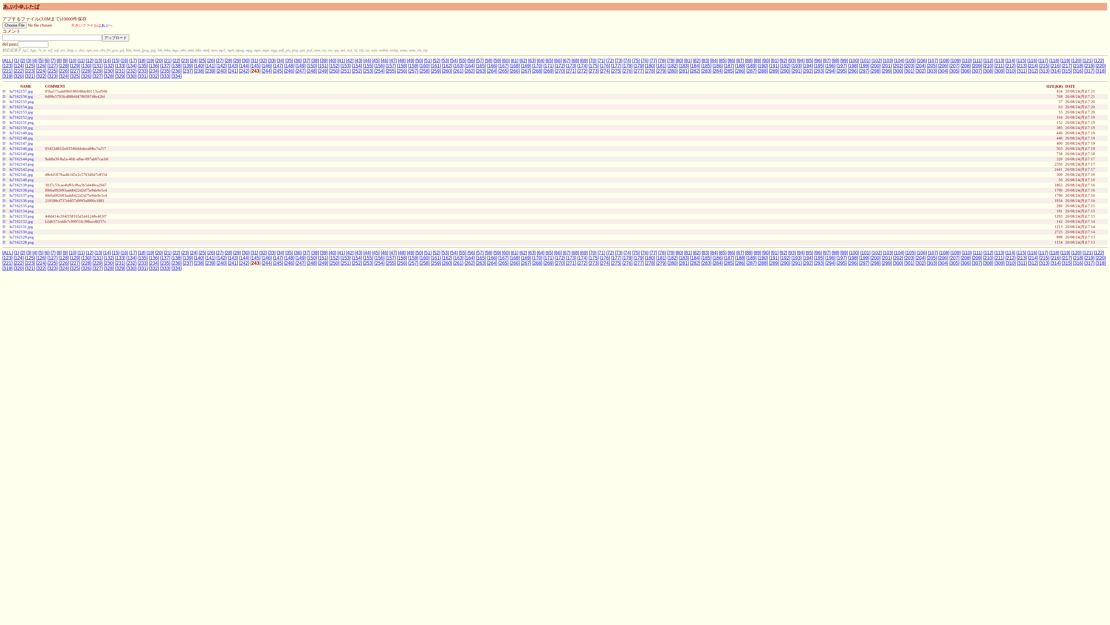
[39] (324, 60)
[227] (75, 71)
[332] (154, 76)
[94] (800, 60)
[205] (932, 65)
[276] (627, 71)
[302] (920, 71)
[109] (955, 60)
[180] (650, 65)
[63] (532, 60)
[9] (65, 60)
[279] (661, 71)
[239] (210, 71)
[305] (954, 71)
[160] (424, 65)
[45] (376, 60)
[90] (766, 60)
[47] (393, 60)
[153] (346, 65)
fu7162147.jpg (21, 143)
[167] (503, 65)
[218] (1078, 65)
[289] (774, 71)
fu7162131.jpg (21, 227)
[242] (244, 71)
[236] (176, 71)
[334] (176, 76)
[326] (86, 76)
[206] (943, 65)
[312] (1033, 71)
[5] (40, 60)
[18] (141, 60)
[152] (334, 65)
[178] (627, 65)
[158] (402, 65)
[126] (41, 65)
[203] (909, 65)
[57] (480, 60)
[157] (391, 65)
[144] (244, 65)
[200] (875, 65)
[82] (696, 60)
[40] (332, 60)
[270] (560, 71)
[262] (470, 71)
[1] (16, 60)
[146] (267, 65)
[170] (537, 65)
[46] (384, 60)
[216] (1055, 65)
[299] (887, 71)
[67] (566, 60)
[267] (526, 71)
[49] (410, 60)
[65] (549, 60)
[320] (19, 76)
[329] (120, 76)
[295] (842, 71)
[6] (47, 60)
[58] (488, 60)
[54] (454, 60)
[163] (458, 65)
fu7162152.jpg (21, 117)
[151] (323, 65)
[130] (86, 65)
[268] (537, 71)
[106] (922, 60)
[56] (471, 60)
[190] (763, 65)
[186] (718, 65)
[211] (999, 65)
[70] (592, 60)
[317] (1089, 71)
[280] (672, 71)
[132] (109, 65)
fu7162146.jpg (21, 148)
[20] (159, 60)
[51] (428, 60)
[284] (718, 71)
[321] (30, 76)
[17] (133, 60)
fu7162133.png (22, 216)
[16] (124, 60)
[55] (462, 60)
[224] (41, 71)
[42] (350, 60)
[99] (844, 60)
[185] (706, 65)
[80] (679, 60)
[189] (751, 65)
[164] (470, 65)
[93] (792, 60)
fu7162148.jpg (21, 138)
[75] (636, 60)
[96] (818, 60)
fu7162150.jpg (21, 128)
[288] (763, 71)
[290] (785, 71)
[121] (1088, 60)
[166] (492, 65)
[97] (826, 60)
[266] (515, 71)
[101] (865, 60)
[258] (424, 71)
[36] (297, 60)
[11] (81, 60)
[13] (98, 60)
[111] (977, 60)
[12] (89, 60)
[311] (1022, 71)
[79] (670, 60)
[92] (783, 60)
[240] (222, 71)
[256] (402, 71)
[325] (75, 76)
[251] (346, 71)
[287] (751, 71)
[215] (1044, 65)
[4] (34, 60)
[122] (1099, 60)
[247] (300, 71)
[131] (97, 65)
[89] (757, 60)
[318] (1101, 71)
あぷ (105, 25)
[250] (334, 71)
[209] (977, 65)
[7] (53, 60)
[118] (1054, 60)
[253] (368, 71)
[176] (605, 65)
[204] (920, 65)
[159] (413, 65)
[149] (300, 65)
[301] (909, 71)
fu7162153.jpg (21, 112)
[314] (1055, 71)
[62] (523, 60)
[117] (1043, 60)
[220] (1101, 65)
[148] (289, 65)
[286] (740, 71)
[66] (558, 60)
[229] (97, 71)
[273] (594, 71)
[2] (22, 60)
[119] (1065, 60)
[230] (109, 71)
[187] (729, 65)
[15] (115, 60)
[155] (368, 65)
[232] (131, 71)
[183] (684, 65)
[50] (419, 60)
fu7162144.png (22, 159)
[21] (167, 60)
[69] (584, 60)
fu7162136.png (22, 200)
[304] (943, 71)
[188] (740, 65)
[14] (107, 60)
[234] (154, 71)
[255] (391, 71)
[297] (864, 71)
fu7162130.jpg (21, 232)
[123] (7, 65)
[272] (582, 71)
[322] (41, 76)
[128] (64, 65)
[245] (278, 71)
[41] (341, 60)
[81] (688, 60)
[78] (662, 60)
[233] (143, 71)
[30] (245, 60)
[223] (30, 71)
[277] (639, 71)
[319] (7, 76)
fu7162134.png (22, 211)
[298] (875, 71)
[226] (64, 71)
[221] (7, 71)
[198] (853, 65)
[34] (280, 60)
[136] (154, 65)
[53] (445, 60)
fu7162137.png (22, 195)
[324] (64, 76)
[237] (188, 71)
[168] (515, 65)
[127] (52, 65)
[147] (278, 65)
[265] (503, 71)
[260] (447, 71)
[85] (722, 60)
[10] (72, 60)
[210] (988, 65)
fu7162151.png (22, 122)
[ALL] (7, 60)
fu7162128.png (22, 242)
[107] (933, 60)
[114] (1010, 60)
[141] (210, 65)
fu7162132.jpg (21, 221)
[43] (358, 60)
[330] (131, 76)
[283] (706, 71)
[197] (842, 65)
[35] (289, 60)
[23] (185, 60)
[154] (357, 65)
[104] (899, 60)
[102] (877, 60)
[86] (731, 60)
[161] (436, 65)
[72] (610, 60)
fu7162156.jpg (21, 96)
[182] (672, 65)
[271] (571, 71)
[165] (481, 65)
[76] (644, 60)
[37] (306, 60)
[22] (176, 60)
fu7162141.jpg (21, 174)
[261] (458, 71)
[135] (143, 65)
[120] (1076, 60)
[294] (830, 71)
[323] (52, 76)
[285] (729, 71)
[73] (618, 60)
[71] (601, 60)
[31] (254, 60)
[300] (898, 71)
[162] (447, 65)
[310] (1011, 71)
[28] (228, 60)
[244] (267, 71)
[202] (898, 65)
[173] (571, 65)
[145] (255, 65)
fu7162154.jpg (21, 107)
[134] (131, 65)
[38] (315, 60)
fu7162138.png (22, 190)
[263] (481, 71)
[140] (199, 65)
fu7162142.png (22, 169)
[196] (830, 65)
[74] (627, 60)
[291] (796, 71)
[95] (809, 60)
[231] (120, 71)
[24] (193, 60)
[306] (966, 71)
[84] (714, 60)
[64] (540, 60)
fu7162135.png (22, 206)
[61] (514, 60)
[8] (59, 60)
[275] (616, 71)
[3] (28, 60)
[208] (966, 65)
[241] (233, 71)
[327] (97, 76)
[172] (560, 65)
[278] (650, 71)
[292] (808, 71)
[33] (271, 60)
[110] (967, 60)
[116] (1032, 60)
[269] (548, 71)
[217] (1067, 65)
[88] (748, 60)
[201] (887, 65)
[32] (263, 60)
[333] (165, 76)
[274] (605, 71)
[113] (999, 60)
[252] (357, 71)
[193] (796, 65)
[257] (413, 71)
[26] (211, 60)
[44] (367, 60)
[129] (75, 65)
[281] (684, 71)
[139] (188, 65)
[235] (165, 71)
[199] (864, 65)
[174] (582, 65)
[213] (1022, 65)
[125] (30, 65)
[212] (1010, 65)
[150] (312, 65)
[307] (977, 71)
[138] (176, 65)
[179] (639, 65)
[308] (988, 71)
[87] (740, 60)
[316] (1078, 71)
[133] (120, 65)
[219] (1089, 65)
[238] (199, 71)
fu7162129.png (22, 237)
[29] (237, 60)
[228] (86, 71)
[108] (944, 60)
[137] (165, 65)
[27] (219, 60)
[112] (988, 60)
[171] (548, 65)
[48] (402, 60)
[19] (150, 60)
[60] (506, 60)
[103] (888, 60)
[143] (233, 65)
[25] (202, 60)
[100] (854, 60)
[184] (695, 65)
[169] (526, 65)
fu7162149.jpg (21, 133)
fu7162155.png (22, 102)
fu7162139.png (22, 185)
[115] (1021, 60)
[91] (774, 60)
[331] (143, 76)
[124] (19, 65)
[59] (497, 60)
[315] (1067, 71)
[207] (954, 65)
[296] (853, 71)
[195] (819, 65)
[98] (835, 60)
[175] (594, 65)
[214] (1033, 65)
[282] (695, 71)
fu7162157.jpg (21, 91)
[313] (1044, 71)
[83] (705, 60)
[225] (52, 71)
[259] (436, 71)
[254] (379, 71)
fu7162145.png (22, 154)
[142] (222, 65)
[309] (999, 71)
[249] (323, 71)
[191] (774, 65)
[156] (379, 65)
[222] (19, 71)
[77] (653, 60)
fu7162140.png (22, 180)
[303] (932, 71)
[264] (492, 71)
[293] (819, 71)
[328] (109, 76)
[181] (661, 65)
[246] (289, 71)
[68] (575, 60)
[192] (785, 65)
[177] (616, 65)
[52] (436, 60)
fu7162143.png (22, 164)
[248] (312, 71)
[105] (910, 60)
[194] (808, 65)
